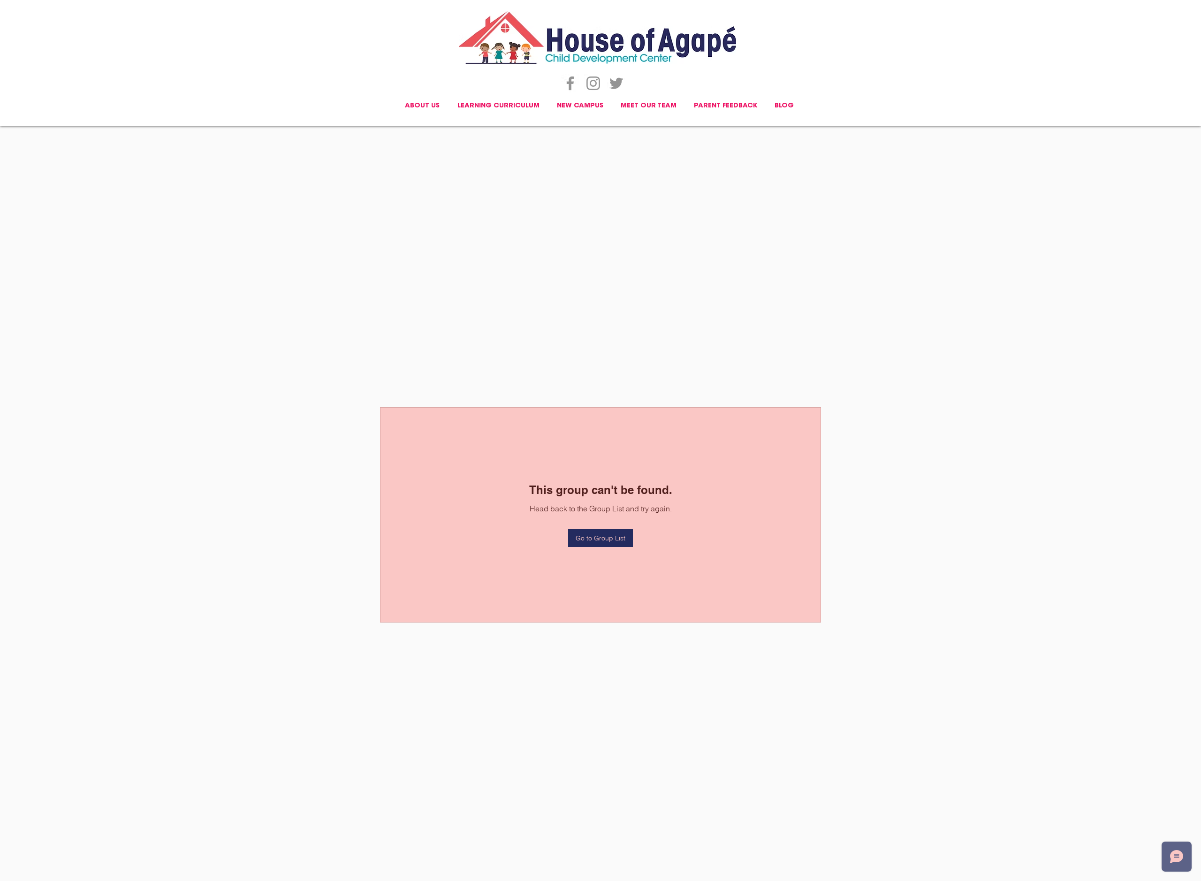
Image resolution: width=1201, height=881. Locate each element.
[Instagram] (593, 83)
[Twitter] (616, 83)
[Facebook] (570, 83)
